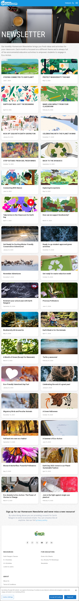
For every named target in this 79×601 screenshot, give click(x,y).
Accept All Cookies (56, 597)
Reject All (70, 597)
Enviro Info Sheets (47, 556)
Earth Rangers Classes (10, 556)
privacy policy (41, 520)
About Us (6, 581)
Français (68, 3)
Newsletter (44, 563)
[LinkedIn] (51, 542)
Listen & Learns (8, 567)
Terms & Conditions (9, 584)
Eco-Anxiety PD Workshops (50, 560)
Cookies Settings (8, 597)
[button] (73, 3)
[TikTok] (47, 542)
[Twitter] (37, 542)
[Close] (76, 590)
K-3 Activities (7, 560)
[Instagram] (32, 542)
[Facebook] (27, 542)
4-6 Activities (7, 563)
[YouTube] (42, 542)
